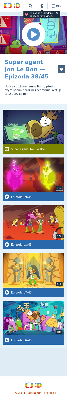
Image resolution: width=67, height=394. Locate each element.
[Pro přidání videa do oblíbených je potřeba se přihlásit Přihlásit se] (61, 69)
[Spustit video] (33, 35)
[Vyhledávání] (30, 6)
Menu (59, 6)
